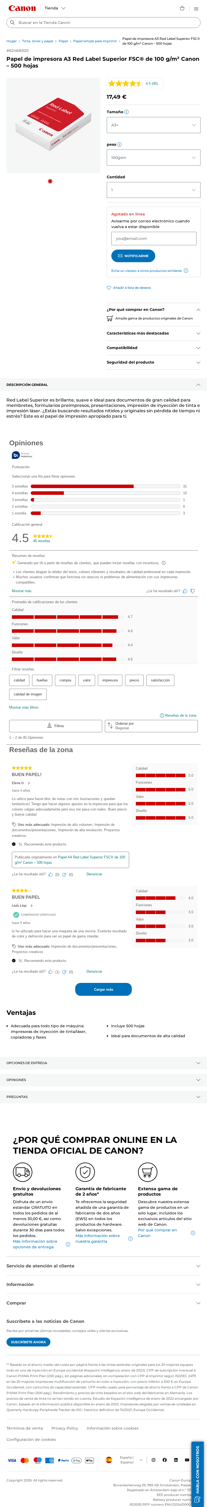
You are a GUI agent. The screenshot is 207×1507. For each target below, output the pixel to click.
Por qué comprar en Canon (157, 1233)
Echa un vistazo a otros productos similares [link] (146, 271)
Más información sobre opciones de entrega (35, 1244)
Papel (63, 41)
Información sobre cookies (113, 1428)
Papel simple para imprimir (95, 41)
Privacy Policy (64, 1428)
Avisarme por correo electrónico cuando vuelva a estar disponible (150, 224)
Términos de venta (24, 1428)
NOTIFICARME (137, 256)
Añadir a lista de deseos (132, 288)
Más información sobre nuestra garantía (97, 1238)
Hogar (11, 41)
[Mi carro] (182, 8)
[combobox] (103, 22)
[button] (50, 181)
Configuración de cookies (31, 1439)
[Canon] (22, 8)
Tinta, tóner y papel (37, 41)
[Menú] (196, 8)
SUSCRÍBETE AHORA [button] (28, 1342)
